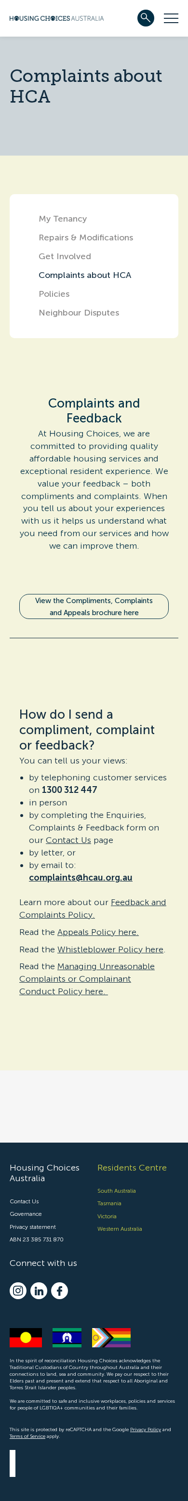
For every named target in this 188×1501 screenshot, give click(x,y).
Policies (54, 294)
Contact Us (68, 840)
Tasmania (109, 1203)
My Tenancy (63, 218)
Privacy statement (33, 1227)
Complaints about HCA (85, 275)
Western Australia (119, 1228)
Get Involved (65, 256)
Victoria (107, 1216)
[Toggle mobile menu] (171, 18)
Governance (26, 1214)
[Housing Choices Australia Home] (57, 17)
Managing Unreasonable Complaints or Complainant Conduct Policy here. (87, 979)
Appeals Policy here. (98, 932)
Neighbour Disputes (79, 312)
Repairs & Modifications (86, 237)
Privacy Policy (145, 1430)
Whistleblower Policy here (110, 949)
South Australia (116, 1190)
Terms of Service (27, 1436)
